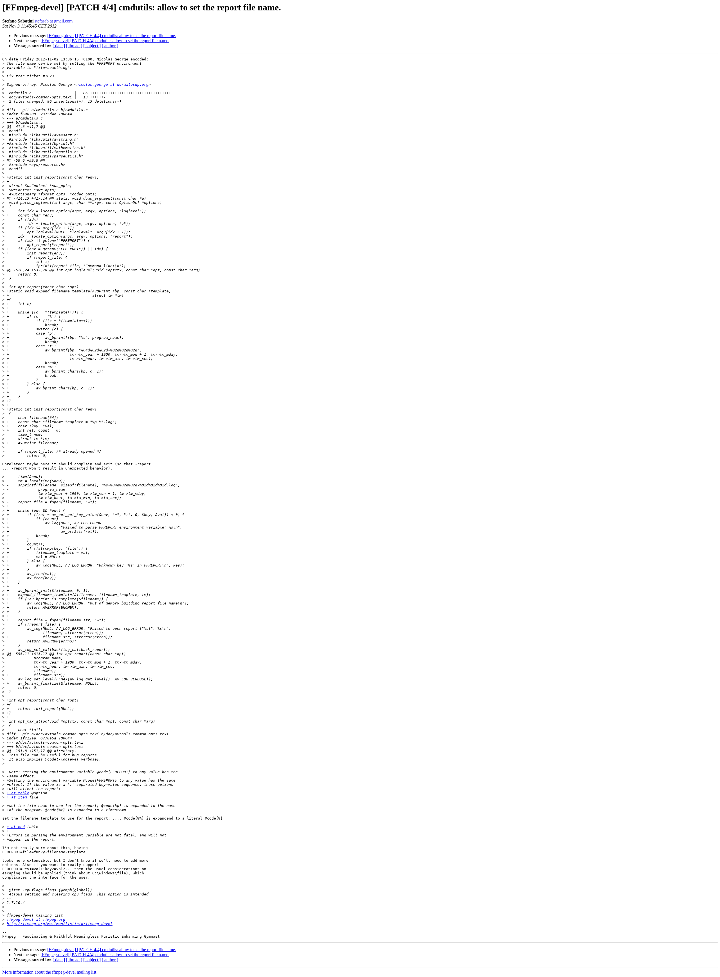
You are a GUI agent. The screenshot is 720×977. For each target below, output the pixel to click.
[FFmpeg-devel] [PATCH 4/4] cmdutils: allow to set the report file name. (111, 35)
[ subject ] (92, 45)
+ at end (16, 827)
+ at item (17, 797)
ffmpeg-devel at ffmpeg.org (36, 919)
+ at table (18, 793)
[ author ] (110, 45)
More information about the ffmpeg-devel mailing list (49, 972)
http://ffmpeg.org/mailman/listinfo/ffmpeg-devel (59, 924)
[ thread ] (74, 45)
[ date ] (59, 45)
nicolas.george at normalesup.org (112, 84)
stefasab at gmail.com (54, 21)
